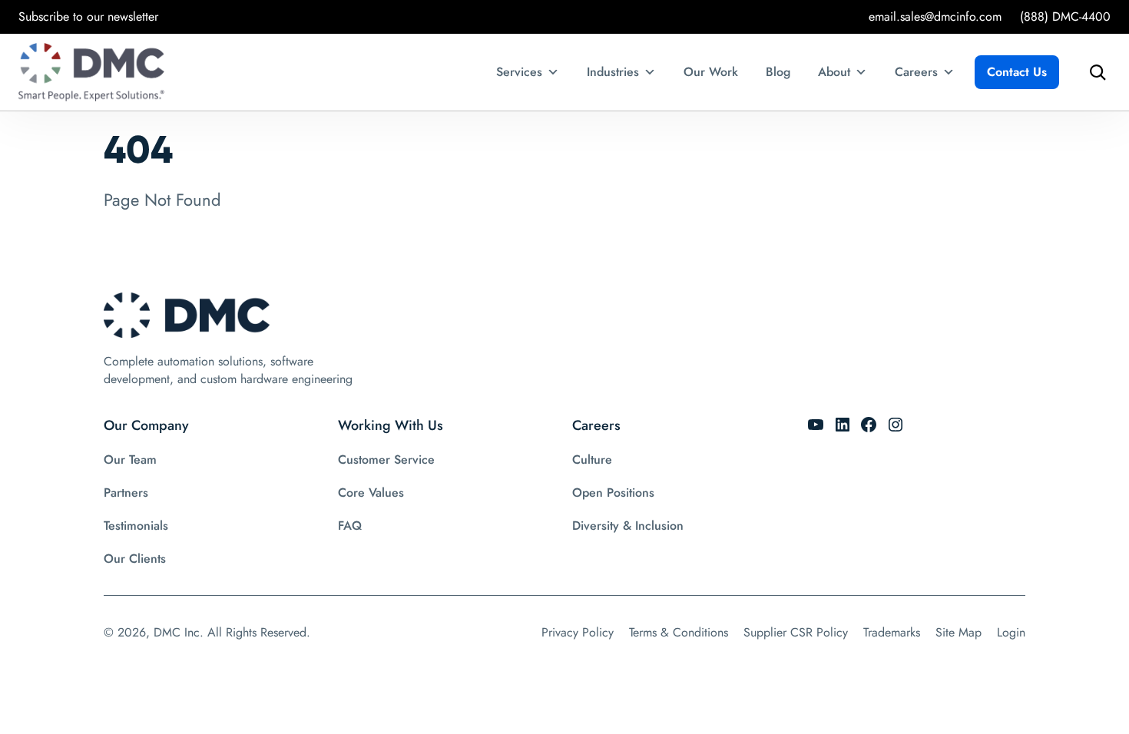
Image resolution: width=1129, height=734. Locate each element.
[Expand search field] (1094, 72)
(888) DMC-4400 (1065, 16)
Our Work (711, 72)
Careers (916, 72)
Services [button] (519, 72)
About (834, 72)
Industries (613, 72)
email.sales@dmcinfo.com (935, 16)
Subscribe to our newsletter (88, 16)
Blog (778, 72)
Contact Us (1017, 72)
